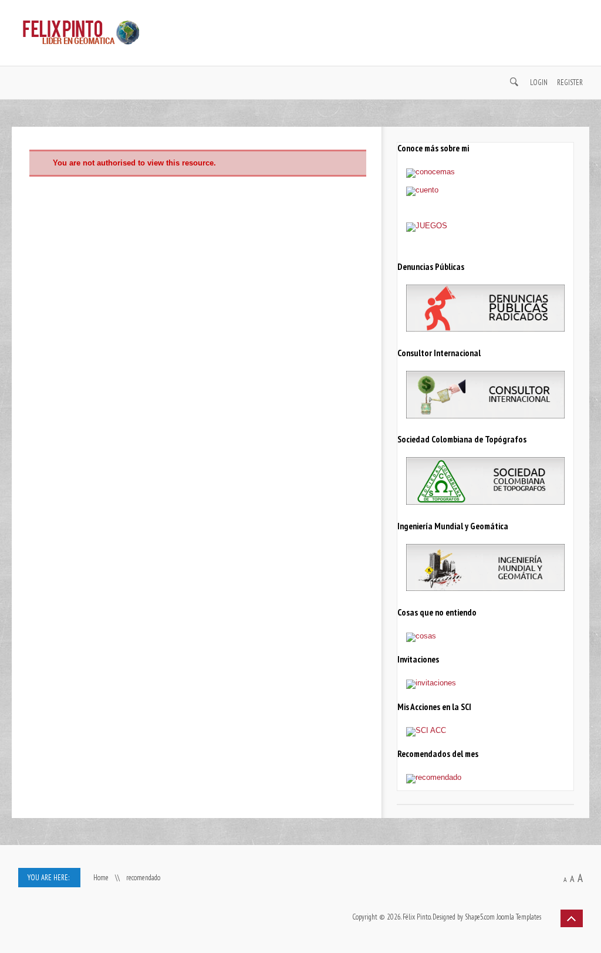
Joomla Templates (519, 917)
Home (101, 878)
